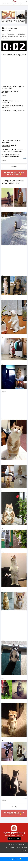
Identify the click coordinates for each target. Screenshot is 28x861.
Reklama (24, 847)
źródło (25, 158)
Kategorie (17, 3)
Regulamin (11, 844)
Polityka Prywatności (13, 847)
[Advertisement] (14, 69)
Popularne (10, 3)
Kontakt (24, 850)
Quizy (23, 3)
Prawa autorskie (21, 844)
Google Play (15, 838)
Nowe (4, 3)
